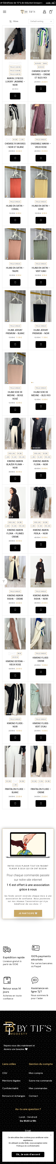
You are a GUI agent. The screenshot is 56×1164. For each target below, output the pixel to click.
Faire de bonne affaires (48, 3)
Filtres (15, 21)
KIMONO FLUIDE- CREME (41, 659)
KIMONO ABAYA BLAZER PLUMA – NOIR (15, 464)
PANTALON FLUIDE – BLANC (15, 791)
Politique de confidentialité (27, 1146)
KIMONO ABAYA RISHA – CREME (15, 597)
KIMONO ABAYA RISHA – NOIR (41, 597)
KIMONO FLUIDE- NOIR (15, 725)
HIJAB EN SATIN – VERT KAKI (41, 270)
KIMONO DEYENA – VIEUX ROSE (15, 663)
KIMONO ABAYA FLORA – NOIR (41, 463)
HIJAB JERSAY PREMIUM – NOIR (40, 332)
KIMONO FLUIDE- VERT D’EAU (41, 725)
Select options (15, 96)
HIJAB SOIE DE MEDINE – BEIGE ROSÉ (15, 395)
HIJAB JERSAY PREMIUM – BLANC (15, 332)
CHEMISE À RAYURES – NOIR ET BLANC (15, 145)
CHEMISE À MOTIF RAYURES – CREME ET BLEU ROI (41, 74)
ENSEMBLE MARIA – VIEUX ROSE (41, 145)
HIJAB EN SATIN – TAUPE (15, 270)
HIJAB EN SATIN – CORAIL (15, 207)
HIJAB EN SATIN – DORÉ (41, 207)
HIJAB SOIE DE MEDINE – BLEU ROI (40, 394)
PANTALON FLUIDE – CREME (41, 791)
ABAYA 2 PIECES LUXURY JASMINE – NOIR (15, 81)
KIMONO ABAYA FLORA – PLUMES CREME (15, 533)
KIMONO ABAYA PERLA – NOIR (41, 532)
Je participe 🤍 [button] (28, 913)
